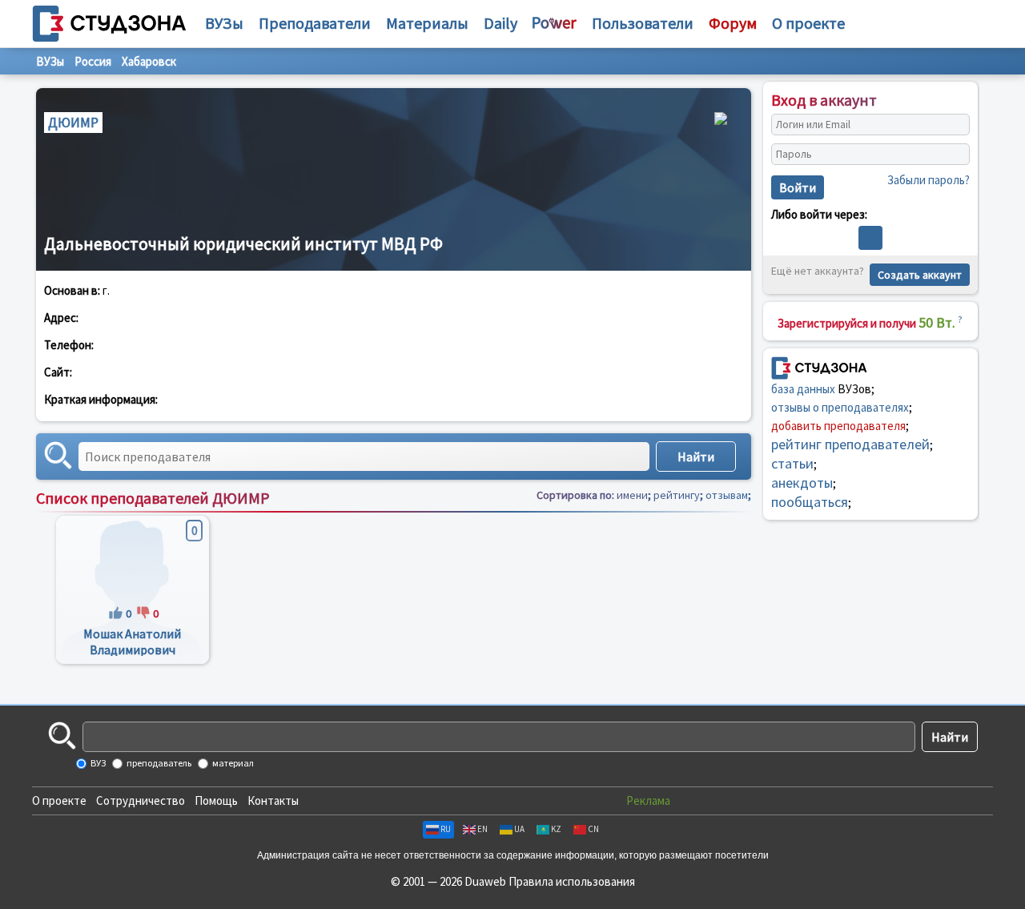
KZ (556, 829)
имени (632, 495)
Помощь (216, 800)
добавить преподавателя (838, 425)
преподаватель (158, 763)
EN (482, 829)
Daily (500, 23)
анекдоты (802, 482)
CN (593, 829)
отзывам (726, 495)
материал (232, 763)
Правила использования (571, 881)
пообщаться (809, 502)
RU (445, 829)
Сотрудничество (140, 800)
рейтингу (676, 495)
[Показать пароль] (953, 154)
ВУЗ (97, 763)
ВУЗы (224, 23)
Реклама (648, 800)
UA (519, 829)
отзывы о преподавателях (840, 407)
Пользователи (642, 23)
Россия (92, 61)
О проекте (59, 800)
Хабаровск (149, 61)
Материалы (427, 23)
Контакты (273, 800)
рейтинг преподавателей (850, 444)
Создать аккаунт (920, 274)
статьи (792, 463)
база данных (803, 388)
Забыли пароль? (928, 179)
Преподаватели (315, 23)
